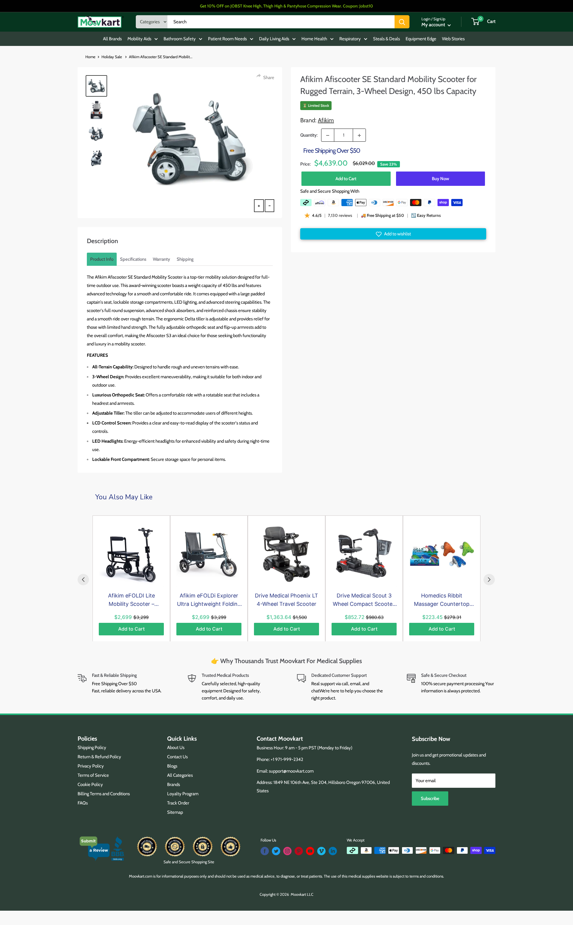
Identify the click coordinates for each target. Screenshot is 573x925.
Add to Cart (345, 178)
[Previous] (83, 579)
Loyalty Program (182, 793)
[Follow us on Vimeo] (321, 851)
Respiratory (350, 38)
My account (433, 24)
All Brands (112, 38)
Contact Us (177, 756)
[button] (393, 234)
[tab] (102, 259)
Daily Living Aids (274, 38)
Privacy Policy (91, 766)
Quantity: (309, 135)
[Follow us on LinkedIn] (333, 851)
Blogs (172, 766)
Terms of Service (93, 775)
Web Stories (453, 38)
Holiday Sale (112, 56)
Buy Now (440, 178)
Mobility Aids (139, 38)
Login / (426, 18)
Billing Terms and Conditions (104, 793)
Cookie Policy (90, 784)
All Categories (180, 775)
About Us (175, 747)
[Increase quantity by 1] (359, 135)
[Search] (402, 21)
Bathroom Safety (180, 38)
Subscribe (430, 798)
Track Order (178, 803)
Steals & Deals (386, 38)
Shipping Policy (92, 747)
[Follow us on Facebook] (265, 851)
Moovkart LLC (302, 894)
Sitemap (175, 812)
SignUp (439, 18)
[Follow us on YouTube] (310, 851)
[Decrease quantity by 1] (327, 135)
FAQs (83, 803)
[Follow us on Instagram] (287, 851)
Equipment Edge (421, 38)
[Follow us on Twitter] (276, 851)
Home (90, 56)
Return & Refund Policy (99, 756)
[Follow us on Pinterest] (299, 851)
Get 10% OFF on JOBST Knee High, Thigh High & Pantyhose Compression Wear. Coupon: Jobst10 (286, 6)
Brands (173, 784)
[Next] (489, 579)
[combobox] (281, 21)
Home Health (314, 38)
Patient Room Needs (227, 38)
